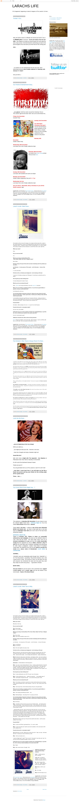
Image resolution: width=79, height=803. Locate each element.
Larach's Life (34, 285)
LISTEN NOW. (16, 550)
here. (37, 154)
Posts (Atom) (20, 791)
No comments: (25, 199)
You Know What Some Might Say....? (24, 487)
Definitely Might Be (36, 522)
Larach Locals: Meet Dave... (21, 206)
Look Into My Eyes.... (19, 418)
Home (28, 789)
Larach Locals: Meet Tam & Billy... (23, 586)
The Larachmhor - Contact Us (55, 19)
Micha (17, 285)
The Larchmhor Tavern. (29, 190)
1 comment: (25, 480)
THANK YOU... (17, 18)
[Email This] (28, 78)
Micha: (14, 319)
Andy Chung (40, 153)
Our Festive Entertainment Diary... (23, 84)
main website (44, 190)
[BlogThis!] (29, 78)
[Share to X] (31, 78)
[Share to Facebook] (32, 78)
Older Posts (44, 789)
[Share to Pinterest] (33, 78)
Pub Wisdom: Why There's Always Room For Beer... (28, 341)
